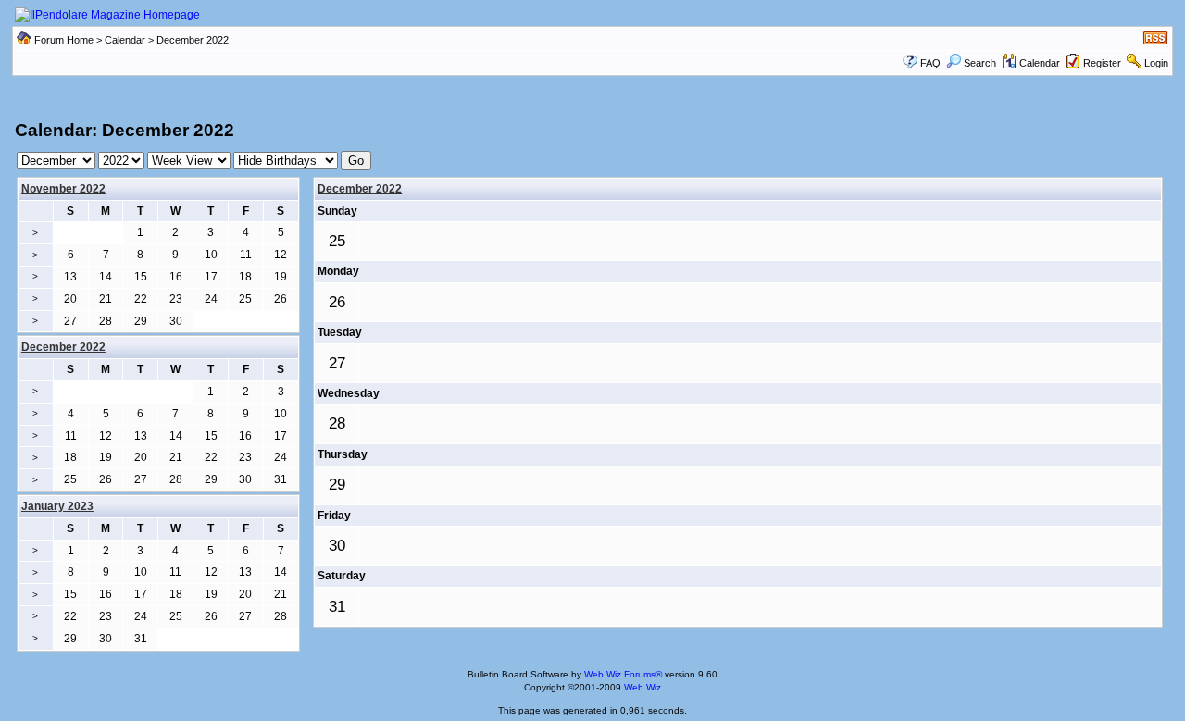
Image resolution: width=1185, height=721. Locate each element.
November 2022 (63, 188)
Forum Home (64, 39)
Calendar (125, 39)
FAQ (930, 62)
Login (1156, 62)
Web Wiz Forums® (623, 674)
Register (1102, 62)
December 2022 (360, 188)
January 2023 (57, 506)
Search (980, 62)
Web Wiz (642, 687)
